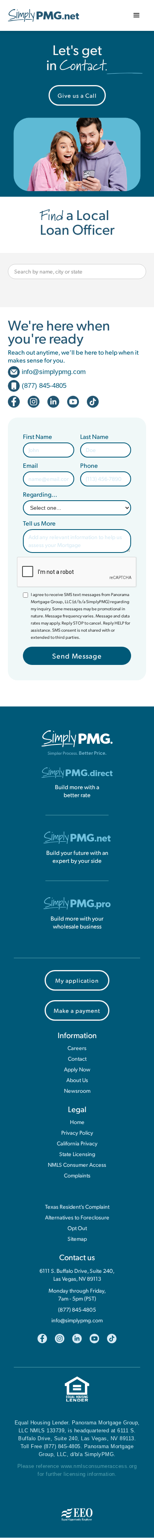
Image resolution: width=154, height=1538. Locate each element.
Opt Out (77, 1228)
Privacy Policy (77, 1133)
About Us (77, 1080)
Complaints (77, 1175)
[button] (136, 15)
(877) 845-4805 (77, 1309)
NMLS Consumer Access (77, 1165)
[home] (43, 15)
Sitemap (77, 1239)
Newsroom (77, 1091)
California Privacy (77, 1143)
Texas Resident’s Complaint (77, 1207)
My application (77, 980)
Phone (89, 465)
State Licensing (77, 1154)
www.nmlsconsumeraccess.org (99, 1466)
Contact (77, 1059)
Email (30, 465)
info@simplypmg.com (77, 1320)
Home (77, 1122)
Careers (77, 1048)
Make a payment (77, 1010)
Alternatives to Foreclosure (77, 1217)
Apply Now (77, 1069)
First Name (37, 437)
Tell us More (39, 523)
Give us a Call (77, 95)
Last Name (94, 437)
